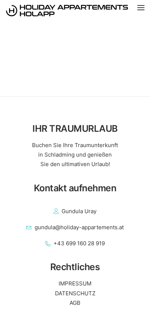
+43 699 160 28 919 (79, 243)
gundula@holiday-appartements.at (79, 227)
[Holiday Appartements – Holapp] (75, 10)
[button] (143, 10)
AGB (75, 302)
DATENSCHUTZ (75, 293)
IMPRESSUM (75, 283)
